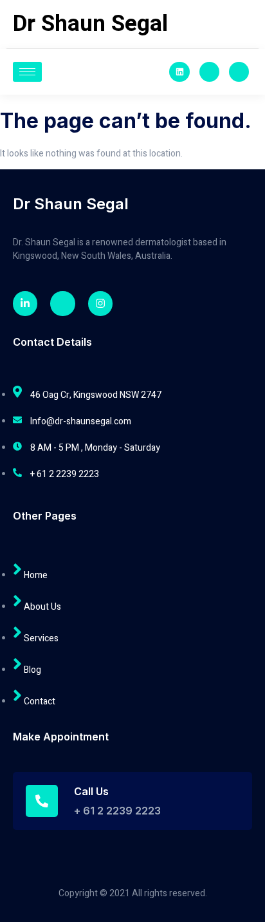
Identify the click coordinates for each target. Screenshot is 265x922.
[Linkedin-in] (25, 303)
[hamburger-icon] (27, 72)
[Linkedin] (179, 72)
